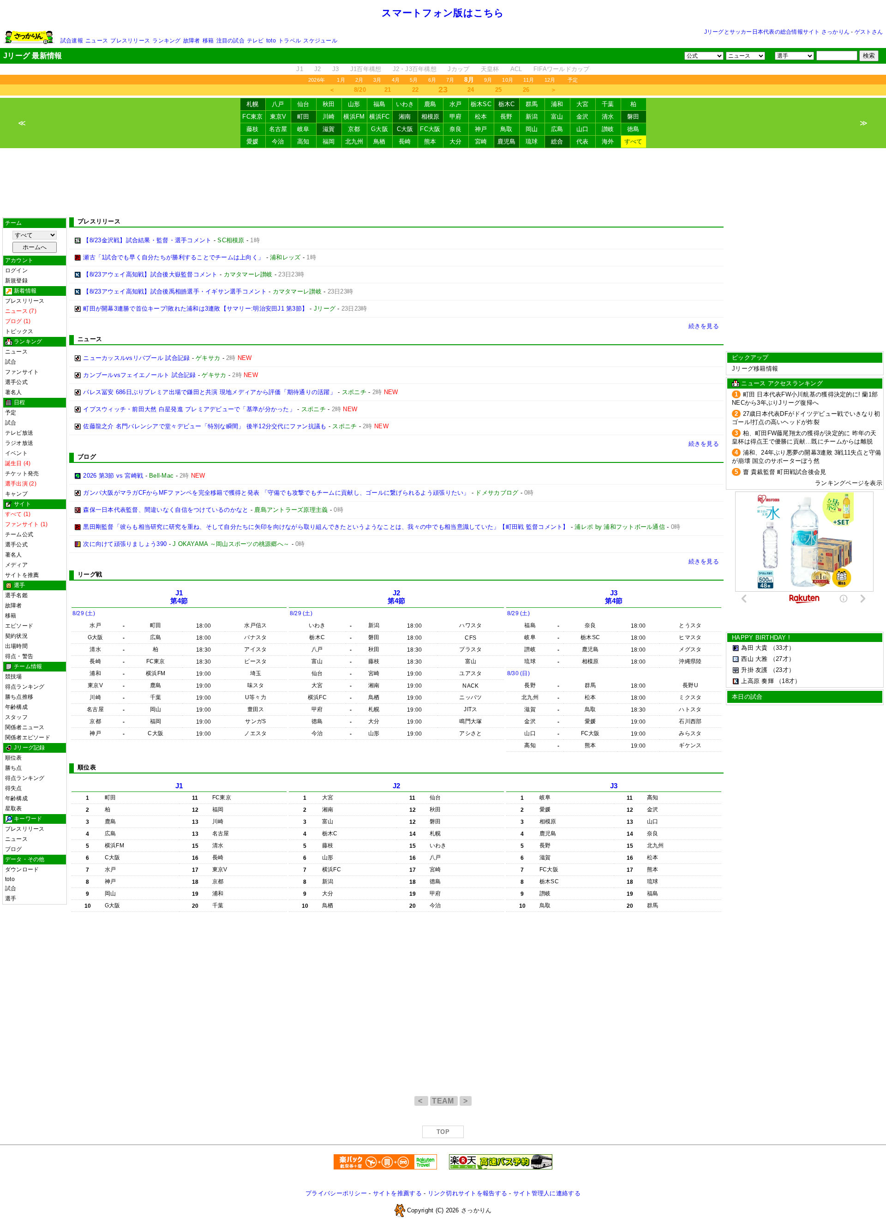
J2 (317, 69)
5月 (414, 80)
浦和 (557, 104)
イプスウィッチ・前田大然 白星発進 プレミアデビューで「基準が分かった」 (189, 409)
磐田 (633, 116)
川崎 (329, 116)
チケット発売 (22, 473)
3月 (377, 80)
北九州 (354, 141)
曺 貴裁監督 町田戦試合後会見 (784, 471)
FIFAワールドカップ (561, 69)
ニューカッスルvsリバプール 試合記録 (136, 357)
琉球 (532, 141)
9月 (488, 80)
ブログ (13, 849)
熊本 (430, 141)
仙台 (303, 104)
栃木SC (481, 104)
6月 (432, 80)
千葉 (608, 104)
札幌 (252, 104)
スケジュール (320, 40)
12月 (550, 80)
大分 (455, 141)
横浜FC (379, 116)
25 (498, 89)
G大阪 (379, 129)
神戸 (481, 129)
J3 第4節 (614, 597)
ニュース (96, 40)
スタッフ (16, 717)
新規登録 (16, 280)
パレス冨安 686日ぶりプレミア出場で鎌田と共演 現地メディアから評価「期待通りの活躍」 (209, 392)
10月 (507, 80)
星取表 (13, 808)
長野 (506, 116)
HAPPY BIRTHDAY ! (761, 637)
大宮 (582, 104)
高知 (303, 141)
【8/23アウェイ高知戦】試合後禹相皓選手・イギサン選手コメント (175, 291)
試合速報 (71, 40)
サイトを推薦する (397, 1193)
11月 (528, 80)
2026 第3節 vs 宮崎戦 (113, 475)
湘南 (405, 116)
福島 (379, 104)
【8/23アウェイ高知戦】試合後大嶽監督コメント (150, 274)
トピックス (19, 331)
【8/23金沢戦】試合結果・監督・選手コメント (147, 240)
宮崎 (481, 141)
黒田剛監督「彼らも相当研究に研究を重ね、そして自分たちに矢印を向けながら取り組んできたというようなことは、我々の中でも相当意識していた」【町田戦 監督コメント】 (326, 526)
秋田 (329, 104)
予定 (573, 80)
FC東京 (252, 116)
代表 (582, 141)
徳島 (633, 129)
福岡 (329, 141)
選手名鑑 (16, 595)
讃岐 (608, 129)
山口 (582, 129)
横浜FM (354, 116)
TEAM (444, 1101)
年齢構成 (16, 707)
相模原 (430, 116)
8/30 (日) (518, 673)
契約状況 (16, 636)
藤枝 (252, 129)
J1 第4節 (179, 597)
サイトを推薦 (22, 575)
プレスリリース (130, 40)
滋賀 (329, 129)
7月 (450, 80)
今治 (278, 141)
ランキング (166, 40)
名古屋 (278, 129)
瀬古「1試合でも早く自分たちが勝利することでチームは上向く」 (173, 257)
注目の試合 (230, 40)
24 (470, 89)
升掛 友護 (754, 669)
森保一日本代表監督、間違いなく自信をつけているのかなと (165, 509)
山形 (354, 104)
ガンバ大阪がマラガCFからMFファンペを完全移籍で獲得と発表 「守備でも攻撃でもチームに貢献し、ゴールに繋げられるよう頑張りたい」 (276, 492)
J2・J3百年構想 (415, 69)
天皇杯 (490, 69)
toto (271, 40)
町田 (303, 116)
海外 (608, 141)
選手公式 (16, 382)
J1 (299, 69)
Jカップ (458, 69)
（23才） (782, 669)
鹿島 (430, 104)
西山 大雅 (754, 658)
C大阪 (405, 129)
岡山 (532, 129)
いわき (405, 104)
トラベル (289, 40)
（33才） (782, 647)
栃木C (506, 104)
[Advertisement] (443, 183)
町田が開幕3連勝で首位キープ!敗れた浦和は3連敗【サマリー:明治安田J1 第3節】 (195, 308)
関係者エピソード (27, 737)
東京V (278, 116)
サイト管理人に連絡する (547, 1193)
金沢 (582, 116)
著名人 (13, 392)
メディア (16, 565)
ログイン (16, 270)
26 (526, 89)
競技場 (13, 676)
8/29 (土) (83, 613)
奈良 (455, 129)
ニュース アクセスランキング (782, 383)
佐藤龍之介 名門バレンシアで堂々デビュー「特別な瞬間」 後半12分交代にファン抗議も (204, 426)
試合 (10, 362)
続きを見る (703, 326)
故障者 (191, 40)
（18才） (788, 680)
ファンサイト (22, 372)
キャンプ (16, 494)
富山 (557, 116)
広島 (557, 129)
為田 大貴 (754, 647)
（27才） (782, 658)
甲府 (455, 116)
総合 (557, 141)
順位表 (13, 758)
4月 (396, 80)
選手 (10, 898)
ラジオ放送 (19, 443)
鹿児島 (506, 141)
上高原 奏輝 (757, 680)
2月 (359, 80)
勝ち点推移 (19, 697)
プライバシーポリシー (336, 1193)
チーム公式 (19, 534)
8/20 (360, 89)
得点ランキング (25, 686)
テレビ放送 (19, 433)
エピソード (19, 626)
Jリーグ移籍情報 (755, 368)
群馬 (532, 104)
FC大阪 (430, 129)
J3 (335, 69)
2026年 (316, 80)
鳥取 (506, 129)
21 (387, 89)
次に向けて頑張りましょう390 (125, 543)
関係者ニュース (25, 727)
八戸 (278, 104)
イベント (16, 453)
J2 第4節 (397, 597)
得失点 (13, 788)
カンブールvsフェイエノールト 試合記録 (139, 375)
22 (415, 89)
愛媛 (252, 141)
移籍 (208, 40)
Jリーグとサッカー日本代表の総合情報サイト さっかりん (777, 32)
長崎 (405, 141)
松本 (481, 116)
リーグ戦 (90, 574)
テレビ (255, 40)
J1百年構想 (366, 69)
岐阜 (303, 129)
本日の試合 (747, 696)
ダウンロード (22, 869)
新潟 (532, 116)
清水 (608, 116)
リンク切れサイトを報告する (467, 1193)
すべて (633, 141)
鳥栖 (379, 141)
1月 (341, 80)
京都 (354, 129)
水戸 (455, 104)
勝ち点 (13, 768)
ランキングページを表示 (848, 483)
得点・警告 (19, 656)
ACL (516, 69)
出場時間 (16, 646)
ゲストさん (869, 32)
